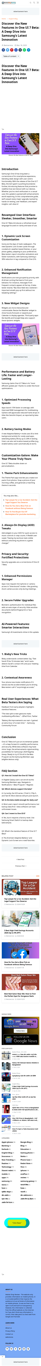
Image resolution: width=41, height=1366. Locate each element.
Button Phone (16, 1052)
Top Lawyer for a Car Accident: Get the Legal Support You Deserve (20, 900)
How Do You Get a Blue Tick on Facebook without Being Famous (18, 963)
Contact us (9, 1334)
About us (8, 1328)
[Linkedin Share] (16, 50)
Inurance (28, 1126)
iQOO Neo (15, 1105)
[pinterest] (7, 1349)
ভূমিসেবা (17, 1094)
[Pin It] (11, 50)
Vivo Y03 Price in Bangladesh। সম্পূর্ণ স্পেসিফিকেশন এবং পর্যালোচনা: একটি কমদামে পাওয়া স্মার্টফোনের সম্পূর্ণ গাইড (24, 1120)
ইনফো (13, 1094)
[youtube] (11, 1349)
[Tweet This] (7, 50)
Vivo (13, 1116)
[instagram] (24, 1349)
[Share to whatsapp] (24, 50)
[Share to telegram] (28, 50)
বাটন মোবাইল (23, 1052)
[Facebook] (26, 2)
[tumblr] (28, 1349)
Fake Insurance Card (18, 1126)
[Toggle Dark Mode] (30, 2)
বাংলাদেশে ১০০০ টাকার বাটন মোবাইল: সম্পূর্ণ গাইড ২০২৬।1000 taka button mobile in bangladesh (24, 1056)
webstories (9, 1337)
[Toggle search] (34, 3)
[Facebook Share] (3, 50)
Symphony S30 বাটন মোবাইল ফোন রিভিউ (24, 1076)
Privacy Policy (10, 1331)
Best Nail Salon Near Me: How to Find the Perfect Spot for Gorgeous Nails (20, 995)
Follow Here (20, 1031)
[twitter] (19, 1349)
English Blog (15, 1084)
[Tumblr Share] (20, 50)
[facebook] (15, 1349)
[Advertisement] (20, 106)
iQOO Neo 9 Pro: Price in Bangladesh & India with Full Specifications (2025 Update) (25, 1110)
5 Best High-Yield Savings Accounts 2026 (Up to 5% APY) (19, 931)
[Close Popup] (2, 1356)
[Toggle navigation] (37, 2)
